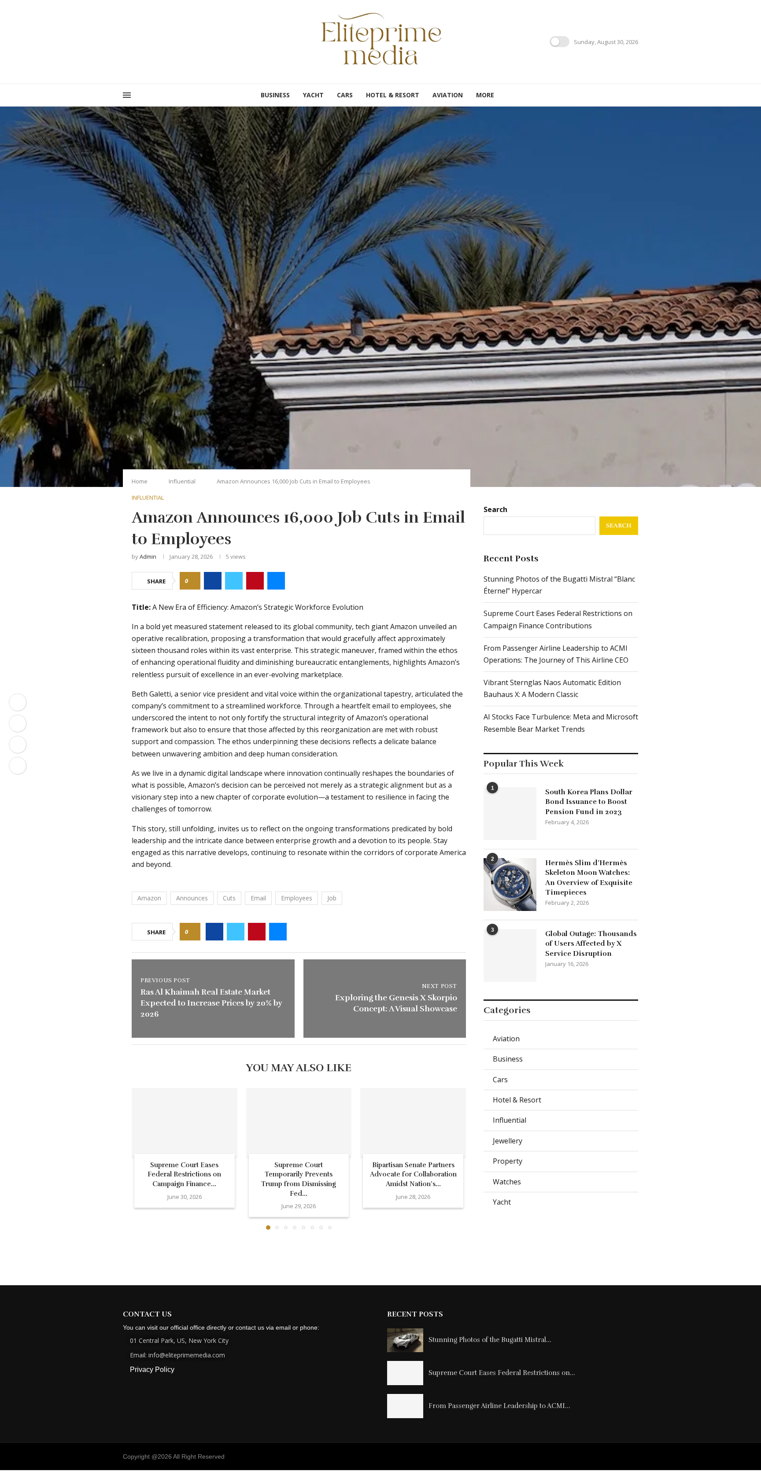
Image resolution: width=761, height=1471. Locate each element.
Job (331, 898)
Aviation (447, 95)
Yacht (313, 95)
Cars (345, 95)
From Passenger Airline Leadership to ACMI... (499, 1406)
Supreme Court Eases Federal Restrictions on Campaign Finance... (184, 1174)
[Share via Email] (276, 581)
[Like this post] (192, 581)
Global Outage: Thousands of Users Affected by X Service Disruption (591, 943)
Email (258, 898)
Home (140, 481)
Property (507, 1161)
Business (275, 95)
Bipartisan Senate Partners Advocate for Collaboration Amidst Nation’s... (413, 1174)
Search (495, 509)
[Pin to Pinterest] (255, 581)
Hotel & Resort (392, 95)
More (485, 95)
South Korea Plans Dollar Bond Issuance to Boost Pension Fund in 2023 (588, 802)
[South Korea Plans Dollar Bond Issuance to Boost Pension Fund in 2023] (510, 813)
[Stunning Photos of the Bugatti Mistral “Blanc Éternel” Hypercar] (405, 1340)
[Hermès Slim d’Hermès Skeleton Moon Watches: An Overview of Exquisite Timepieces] (510, 884)
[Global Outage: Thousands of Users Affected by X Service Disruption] (510, 955)
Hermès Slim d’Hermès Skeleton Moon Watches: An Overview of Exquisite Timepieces (588, 878)
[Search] (633, 95)
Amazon (149, 898)
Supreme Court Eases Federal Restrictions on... (502, 1373)
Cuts (229, 898)
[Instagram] (147, 41)
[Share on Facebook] (213, 581)
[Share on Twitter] (234, 581)
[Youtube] (158, 41)
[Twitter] (136, 41)
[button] (143, 1158)
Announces (192, 898)
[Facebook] (126, 41)
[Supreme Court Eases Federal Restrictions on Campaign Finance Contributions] (184, 1123)
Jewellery (507, 1141)
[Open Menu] (127, 95)
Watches (507, 1182)
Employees (296, 898)
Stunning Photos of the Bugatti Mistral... (490, 1340)
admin (148, 556)
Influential (182, 481)
